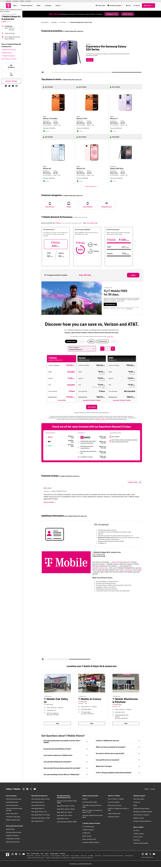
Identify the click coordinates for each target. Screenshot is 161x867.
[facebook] (6, 86)
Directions (11, 66)
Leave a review (133, 482)
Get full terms (88, 61)
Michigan (54, 22)
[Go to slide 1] (52, 73)
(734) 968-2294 (86, 709)
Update (133, 275)
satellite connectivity (100, 568)
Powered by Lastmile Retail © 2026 (80, 864)
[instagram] (16, 86)
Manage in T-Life (111, 14)
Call (11, 74)
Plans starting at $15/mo (8, 59)
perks (129, 562)
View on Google (50, 502)
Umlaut (58, 223)
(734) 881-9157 (120, 712)
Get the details (91, 54)
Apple (121, 570)
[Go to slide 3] (113, 73)
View (57, 723)
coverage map (91, 223)
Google (139, 570)
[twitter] (9, 86)
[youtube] (13, 86)
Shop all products (91, 186)
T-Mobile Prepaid (6, 52)
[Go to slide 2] (83, 73)
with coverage (117, 562)
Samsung (128, 570)
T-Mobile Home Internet (8, 49)
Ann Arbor (63, 22)
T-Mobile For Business (8, 56)
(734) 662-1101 (51, 710)
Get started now (110, 304)
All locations (45, 22)
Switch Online (127, 14)
